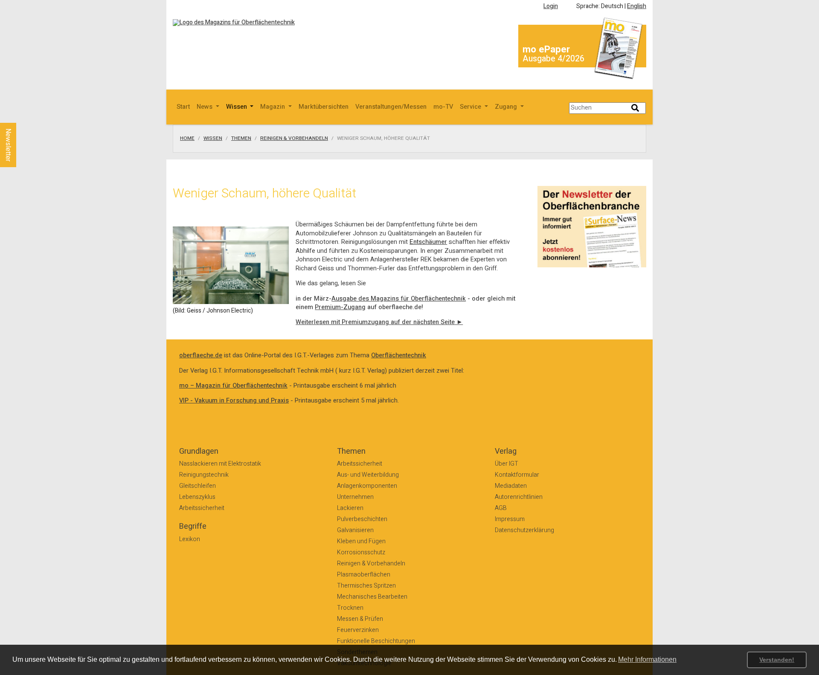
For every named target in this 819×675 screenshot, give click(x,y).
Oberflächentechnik (398, 355)
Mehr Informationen (647, 659)
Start (183, 106)
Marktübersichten (324, 106)
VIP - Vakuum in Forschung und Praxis (234, 400)
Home (187, 138)
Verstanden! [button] (776, 659)
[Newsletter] (22, 115)
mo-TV (443, 106)
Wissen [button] (237, 106)
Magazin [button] (273, 106)
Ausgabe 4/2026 (553, 58)
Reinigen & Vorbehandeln (294, 138)
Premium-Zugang (340, 307)
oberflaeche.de (200, 355)
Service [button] (471, 106)
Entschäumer (428, 242)
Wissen (212, 138)
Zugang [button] (507, 106)
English (636, 6)
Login (550, 6)
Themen (241, 138)
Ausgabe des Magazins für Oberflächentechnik (398, 298)
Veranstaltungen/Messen (391, 106)
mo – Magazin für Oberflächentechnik (233, 385)
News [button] (205, 106)
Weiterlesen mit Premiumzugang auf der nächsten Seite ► (379, 322)
